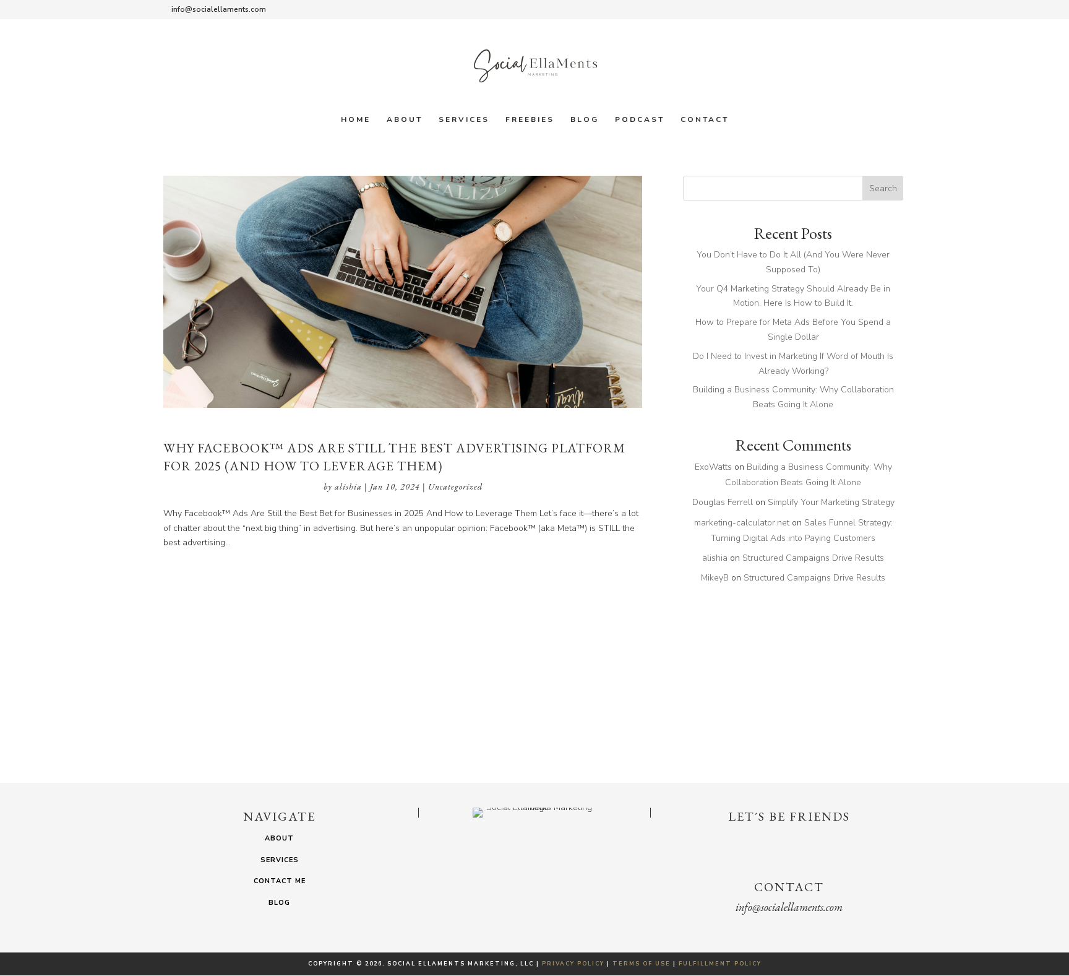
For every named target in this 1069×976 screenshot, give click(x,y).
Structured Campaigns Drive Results (813, 558)
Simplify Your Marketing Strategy (831, 502)
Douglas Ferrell (722, 502)
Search (883, 188)
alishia (348, 486)
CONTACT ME (280, 881)
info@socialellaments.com (789, 907)
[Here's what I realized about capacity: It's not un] (86, 720)
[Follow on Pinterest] (839, 852)
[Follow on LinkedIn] (789, 852)
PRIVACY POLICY (573, 963)
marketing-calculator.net (741, 523)
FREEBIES (529, 119)
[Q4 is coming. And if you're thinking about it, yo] (444, 720)
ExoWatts (713, 467)
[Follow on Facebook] (740, 852)
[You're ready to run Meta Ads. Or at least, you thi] (982, 720)
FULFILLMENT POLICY (720, 963)
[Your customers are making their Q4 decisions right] (266, 720)
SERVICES (464, 119)
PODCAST (639, 119)
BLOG (584, 119)
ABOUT (405, 119)
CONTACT (704, 119)
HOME (356, 119)
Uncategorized (455, 486)
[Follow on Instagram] (765, 852)
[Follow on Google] (814, 852)
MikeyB (715, 578)
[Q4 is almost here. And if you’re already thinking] (624, 720)
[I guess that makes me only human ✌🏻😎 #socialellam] (803, 720)
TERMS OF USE (641, 963)
